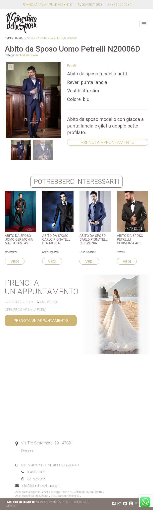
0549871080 (91, 4)
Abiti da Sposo (29, 55)
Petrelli (71, 65)
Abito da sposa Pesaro (89, 491)
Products (20, 38)
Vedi (15, 261)
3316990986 (121, 4)
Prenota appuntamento (107, 142)
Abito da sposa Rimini (28, 491)
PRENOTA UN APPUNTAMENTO (41, 320)
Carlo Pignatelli (50, 251)
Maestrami (11, 251)
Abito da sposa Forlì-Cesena (31, 495)
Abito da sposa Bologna (65, 495)
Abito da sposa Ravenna (58, 491)
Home (8, 38)
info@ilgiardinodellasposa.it (41, 486)
